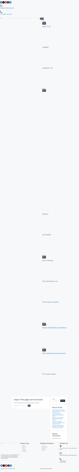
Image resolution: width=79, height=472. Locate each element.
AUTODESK (46, 235)
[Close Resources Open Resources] (44, 350)
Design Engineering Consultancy (54, 328)
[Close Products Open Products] (44, 90)
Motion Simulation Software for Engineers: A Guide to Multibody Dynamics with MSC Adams (58, 426)
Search (62, 400)
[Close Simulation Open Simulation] (44, 257)
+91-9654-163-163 (6, 14)
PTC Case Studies (49, 374)
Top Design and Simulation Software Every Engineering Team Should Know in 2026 (58, 422)
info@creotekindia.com (7, 8)
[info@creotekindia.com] (1, 6)
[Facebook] (1, 2)
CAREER (45, 47)
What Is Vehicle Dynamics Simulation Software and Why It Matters (58, 414)
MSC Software (47, 260)
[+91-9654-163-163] (1, 12)
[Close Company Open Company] (44, 23)
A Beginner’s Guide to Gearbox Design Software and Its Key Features (58, 418)
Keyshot (45, 214)
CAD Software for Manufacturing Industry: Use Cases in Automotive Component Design (58, 411)
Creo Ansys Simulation (50, 302)
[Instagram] (8, 2)
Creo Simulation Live (50, 281)
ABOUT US (46, 27)
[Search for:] (21, 405)
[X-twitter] (3, 2)
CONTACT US (47, 68)
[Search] (29, 406)
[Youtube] (6, 2)
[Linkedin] (10, 2)
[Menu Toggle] (42, 19)
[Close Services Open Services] (44, 324)
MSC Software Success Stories (54, 353)
